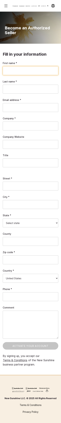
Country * (8, 270)
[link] (30, 390)
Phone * (7, 289)
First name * (10, 63)
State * (7, 215)
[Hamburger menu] (6, 6)
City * (6, 196)
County (7, 233)
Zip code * (9, 252)
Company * (9, 118)
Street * (7, 178)
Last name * (10, 81)
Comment (8, 307)
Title (5, 155)
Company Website (13, 136)
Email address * (12, 99)
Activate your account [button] (30, 345)
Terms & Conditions (15, 360)
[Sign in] (54, 6)
